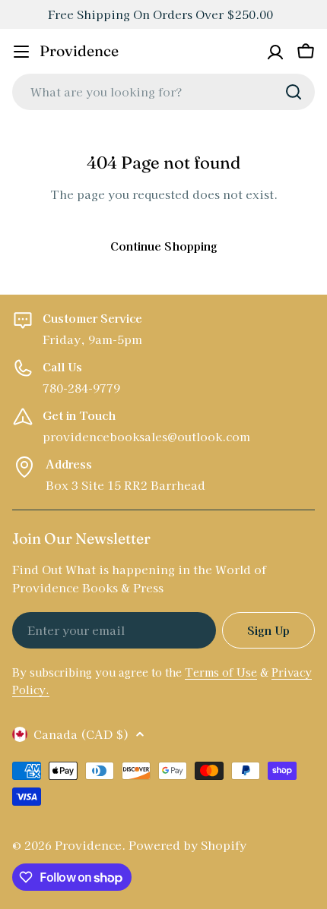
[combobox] (163, 92)
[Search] (293, 92)
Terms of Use (221, 672)
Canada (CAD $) (81, 734)
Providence (79, 51)
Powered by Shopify (187, 845)
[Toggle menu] (21, 52)
